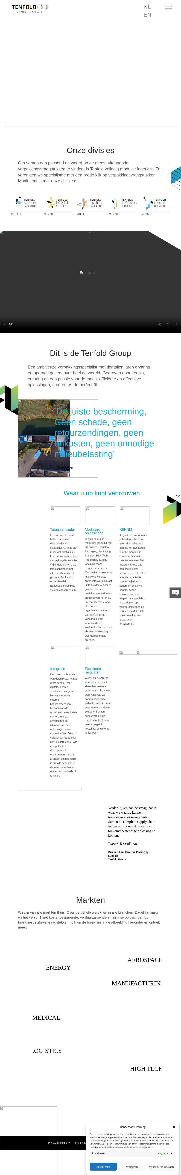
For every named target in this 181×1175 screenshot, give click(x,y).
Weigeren (132, 1166)
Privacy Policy (59, 1143)
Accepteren (103, 1166)
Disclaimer (82, 1143)
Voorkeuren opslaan (161, 1166)
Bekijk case (65, 468)
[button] (174, 1127)
